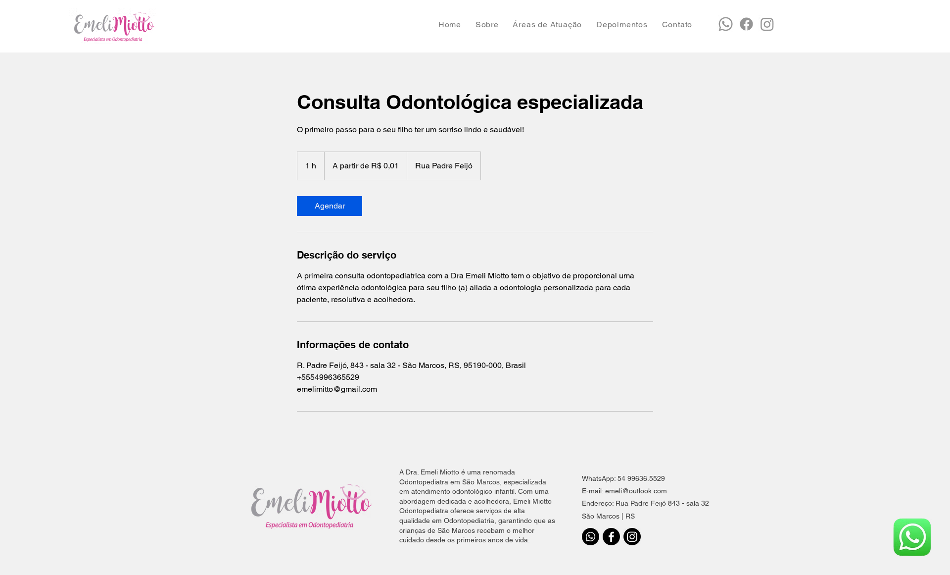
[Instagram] (632, 536)
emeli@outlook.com (636, 491)
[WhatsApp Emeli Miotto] (725, 24)
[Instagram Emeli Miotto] (767, 24)
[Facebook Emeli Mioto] (746, 24)
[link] (329, 206)
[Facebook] (611, 536)
